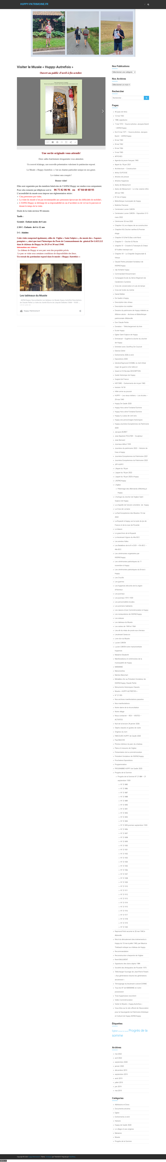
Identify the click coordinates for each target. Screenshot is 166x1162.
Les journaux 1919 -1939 (124, 598)
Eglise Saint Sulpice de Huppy (126, 335)
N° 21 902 (124, 854)
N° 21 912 (124, 894)
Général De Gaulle (123, 1031)
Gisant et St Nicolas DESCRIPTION (128, 371)
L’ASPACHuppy (120, 481)
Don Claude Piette (122, 322)
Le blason (118, 529)
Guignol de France (122, 379)
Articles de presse (122, 177)
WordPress (72, 1157)
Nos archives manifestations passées (129, 699)
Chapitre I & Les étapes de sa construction (131, 225)
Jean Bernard (120, 440)
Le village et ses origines (124, 1129)
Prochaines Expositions (124, 760)
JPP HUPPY (119, 464)
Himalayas (48, 1157)
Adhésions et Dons (122, 1105)
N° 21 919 (124, 923)
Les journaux (119, 594)
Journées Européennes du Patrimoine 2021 (131, 456)
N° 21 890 (124, 805)
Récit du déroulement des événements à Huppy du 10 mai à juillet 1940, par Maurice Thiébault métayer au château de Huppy (131, 943)
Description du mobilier (124, 306)
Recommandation (121, 951)
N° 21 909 (124, 882)
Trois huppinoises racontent (125, 996)
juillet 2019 (119, 1082)
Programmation (121, 764)
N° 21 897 (124, 833)
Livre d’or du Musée (122, 639)
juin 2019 (118, 1086)
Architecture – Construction (125, 169)
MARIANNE (119, 667)
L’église (118, 485)
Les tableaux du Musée (124, 622)
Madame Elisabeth (122, 655)
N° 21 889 (124, 801)
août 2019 (118, 1078)
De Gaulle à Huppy (122, 298)
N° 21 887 (124, 793)
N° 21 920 (124, 927)
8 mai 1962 (119, 144)
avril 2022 (118, 1058)
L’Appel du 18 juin (121, 468)
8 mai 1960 (119, 140)
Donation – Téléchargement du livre (128, 326)
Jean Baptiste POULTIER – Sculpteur (129, 436)
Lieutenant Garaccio (122, 635)
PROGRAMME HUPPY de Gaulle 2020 (128, 768)
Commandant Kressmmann (125, 274)
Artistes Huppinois (122, 181)
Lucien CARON (120, 643)
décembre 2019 (121, 1070)
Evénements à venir (122, 1117)
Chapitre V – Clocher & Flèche (126, 242)
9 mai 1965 (119, 152)
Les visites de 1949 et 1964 (125, 626)
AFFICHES (118, 156)
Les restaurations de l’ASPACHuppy (128, 614)
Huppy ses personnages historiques (129, 420)
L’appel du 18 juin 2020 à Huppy (127, 477)
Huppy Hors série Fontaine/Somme (128, 408)
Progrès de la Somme (123, 773)
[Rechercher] (146, 98)
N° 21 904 (124, 862)
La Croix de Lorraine (122, 509)
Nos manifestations (122, 703)
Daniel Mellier (120, 294)
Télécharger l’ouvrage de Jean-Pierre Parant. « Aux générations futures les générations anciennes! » (132, 976)
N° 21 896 (124, 829)
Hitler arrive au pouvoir (123, 391)
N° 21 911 (124, 890)
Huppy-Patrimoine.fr (34, 4)
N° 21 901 (124, 850)
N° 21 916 (124, 911)
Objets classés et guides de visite (128, 728)
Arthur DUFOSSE (121, 173)
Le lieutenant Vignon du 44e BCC (127, 537)
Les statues (119, 618)
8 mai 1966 (119, 148)
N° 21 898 (124, 837)
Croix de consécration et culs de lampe (130, 286)
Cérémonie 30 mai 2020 (124, 221)
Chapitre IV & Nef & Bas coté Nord (128, 238)
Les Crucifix (119, 578)
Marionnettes (120, 671)
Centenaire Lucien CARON (125, 209)
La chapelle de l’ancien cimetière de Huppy (132, 505)
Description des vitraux (123, 302)
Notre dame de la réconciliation (127, 708)
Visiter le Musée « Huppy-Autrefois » (128, 1004)
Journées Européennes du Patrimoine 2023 (131, 460)
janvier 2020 (119, 1066)
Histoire (118, 1121)
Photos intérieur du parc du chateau (128, 744)
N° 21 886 (124, 789)
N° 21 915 (124, 907)
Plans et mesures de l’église (125, 748)
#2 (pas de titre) (121, 112)
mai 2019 (118, 1091)
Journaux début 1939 (123, 444)
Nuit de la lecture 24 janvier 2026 (127, 724)
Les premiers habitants (123, 606)
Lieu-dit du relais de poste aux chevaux (130, 630)
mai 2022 (118, 1054)
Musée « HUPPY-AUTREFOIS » (126, 691)
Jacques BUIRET (121, 432)
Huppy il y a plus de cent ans (126, 416)
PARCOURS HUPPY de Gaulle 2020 (128, 736)
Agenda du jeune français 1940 (126, 160)
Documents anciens (122, 1109)
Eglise (115, 1031)
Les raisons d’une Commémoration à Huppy (131, 610)
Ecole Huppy (119, 331)
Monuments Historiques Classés (127, 687)
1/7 (48, 142)
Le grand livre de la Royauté (125, 533)
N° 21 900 (124, 846)
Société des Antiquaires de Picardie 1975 (130, 968)
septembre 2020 (121, 1062)
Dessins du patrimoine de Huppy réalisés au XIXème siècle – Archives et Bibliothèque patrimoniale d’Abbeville (131, 314)
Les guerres (119, 582)
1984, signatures (121, 120)
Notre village (119, 712)
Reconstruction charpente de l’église (129, 955)
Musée (117, 1137)
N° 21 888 (124, 797)
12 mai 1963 (119, 116)
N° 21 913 (124, 899)
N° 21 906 (124, 870)
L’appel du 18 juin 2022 (123, 473)
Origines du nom (121, 732)
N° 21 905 (124, 866)
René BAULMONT (121, 960)
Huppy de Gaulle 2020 (123, 1125)
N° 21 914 (124, 903)
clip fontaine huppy (122, 270)
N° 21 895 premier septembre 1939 (133, 825)
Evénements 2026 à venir (124, 355)
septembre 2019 (121, 1074)
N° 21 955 (118, 695)
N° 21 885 (124, 784)
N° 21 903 (124, 858)
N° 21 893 (124, 817)
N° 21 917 (124, 915)
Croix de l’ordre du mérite (124, 290)
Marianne (118, 1133)
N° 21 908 (124, 878)
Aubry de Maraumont (123, 185)
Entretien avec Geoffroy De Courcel (128, 347)
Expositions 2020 (121, 359)
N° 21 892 (124, 813)
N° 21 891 (124, 809)
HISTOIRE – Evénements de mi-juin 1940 (130, 383)
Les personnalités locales (124, 602)
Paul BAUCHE (120, 740)
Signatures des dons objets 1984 (127, 964)
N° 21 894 (124, 821)
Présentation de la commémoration (128, 752)
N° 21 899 (124, 841)
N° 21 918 (124, 919)
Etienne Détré (120, 351)
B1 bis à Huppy (120, 197)
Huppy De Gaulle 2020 (123, 404)
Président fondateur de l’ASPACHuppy (129, 756)
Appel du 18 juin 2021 (123, 165)
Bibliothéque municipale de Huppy (128, 201)
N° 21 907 (124, 874)
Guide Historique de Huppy (125, 375)
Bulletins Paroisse (121, 205)
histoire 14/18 (120, 387)
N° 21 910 (124, 886)
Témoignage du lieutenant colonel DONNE (131, 984)
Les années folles (121, 541)
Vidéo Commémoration (124, 1000)
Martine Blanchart (121, 675)
